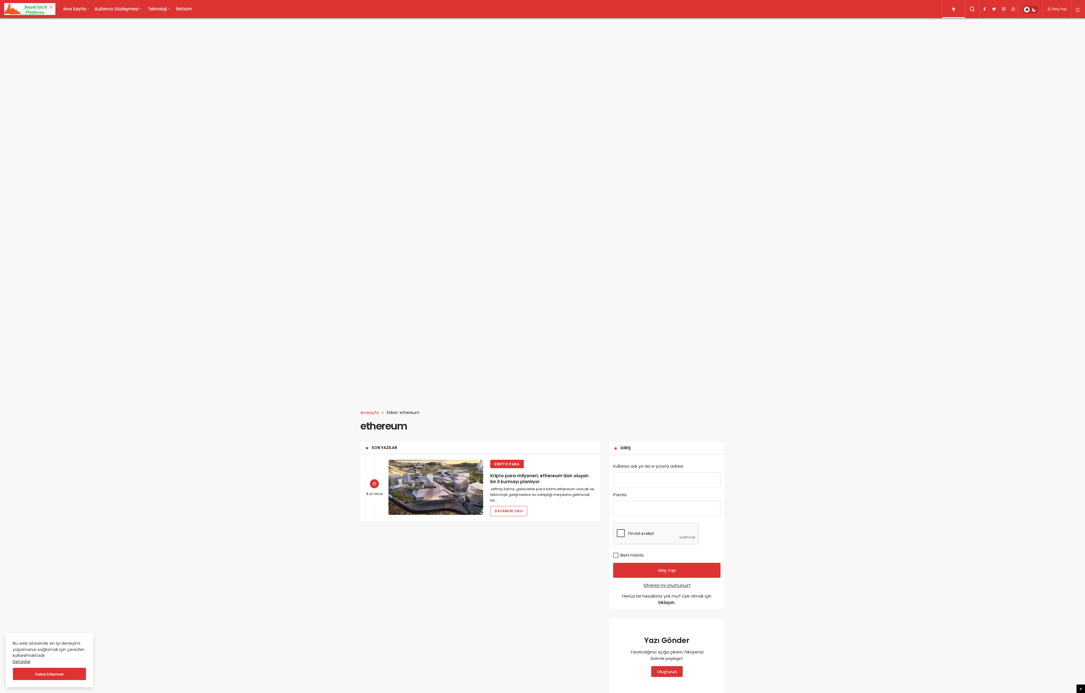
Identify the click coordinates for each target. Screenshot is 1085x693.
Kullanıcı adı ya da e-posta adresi (648, 466)
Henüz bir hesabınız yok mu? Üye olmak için (666, 599)
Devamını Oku (509, 511)
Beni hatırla (631, 555)
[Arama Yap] (972, 9)
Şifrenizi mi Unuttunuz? (667, 585)
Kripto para (507, 464)
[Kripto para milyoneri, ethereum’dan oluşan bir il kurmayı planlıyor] (436, 487)
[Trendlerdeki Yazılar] (954, 9)
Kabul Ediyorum (49, 674)
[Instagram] (1003, 9)
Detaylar (22, 661)
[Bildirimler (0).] (1078, 10)
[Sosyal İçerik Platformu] (29, 9)
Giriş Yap (1059, 8)
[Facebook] (984, 9)
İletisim (184, 9)
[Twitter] (994, 9)
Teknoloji (157, 9)
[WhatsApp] (1013, 9)
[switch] (1030, 10)
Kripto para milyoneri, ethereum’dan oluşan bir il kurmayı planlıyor (539, 478)
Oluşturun (667, 672)
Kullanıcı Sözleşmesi (117, 9)
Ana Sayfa (74, 9)
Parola (619, 495)
